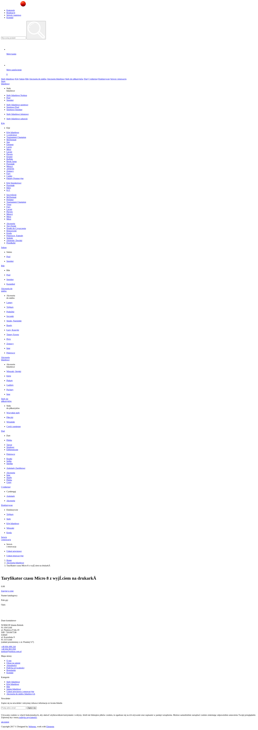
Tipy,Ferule (11, 226)
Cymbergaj (93, 79)
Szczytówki (11, 195)
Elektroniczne (12, 449)
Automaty (10, 496)
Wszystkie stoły (13, 413)
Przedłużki (10, 243)
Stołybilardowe (5, 82)
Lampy (9, 302)
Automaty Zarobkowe (15, 468)
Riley (8, 188)
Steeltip (9, 463)
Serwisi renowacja (6, 538)
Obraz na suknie (13, 663)
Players (9, 154)
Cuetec (9, 176)
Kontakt (9, 17)
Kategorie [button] (10, 10)
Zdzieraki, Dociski (14, 240)
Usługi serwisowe (14, 551)
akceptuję (5, 722)
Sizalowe (10, 447)
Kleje (8, 376)
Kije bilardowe (12, 132)
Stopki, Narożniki (14, 321)
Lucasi (9, 152)
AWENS (10, 169)
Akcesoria (10, 223)
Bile (27, 79)
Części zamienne (13, 426)
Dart (86, 79)
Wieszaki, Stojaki (13, 371)
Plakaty (9, 380)
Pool (8, 98)
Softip (9, 461)
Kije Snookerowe (13, 183)
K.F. (8, 190)
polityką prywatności (28, 717)
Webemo (32, 726)
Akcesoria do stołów (38, 79)
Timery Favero (12, 334)
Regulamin (11, 670)
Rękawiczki (11, 231)
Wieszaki (10, 528)
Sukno (22, 79)
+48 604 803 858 (8, 649)
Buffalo (9, 159)
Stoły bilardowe (8, 79)
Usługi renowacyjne (15, 556)
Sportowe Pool (12, 107)
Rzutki (9, 459)
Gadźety (10, 385)
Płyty (8, 339)
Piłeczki (9, 417)
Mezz (8, 149)
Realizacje (10, 13)
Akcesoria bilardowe (56, 79)
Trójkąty (10, 307)
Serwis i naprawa (13, 15)
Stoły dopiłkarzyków (6, 400)
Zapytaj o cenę (7, 591)
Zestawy (10, 171)
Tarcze (9, 445)
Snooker (10, 100)
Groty (8, 482)
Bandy (9, 325)
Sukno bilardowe (13, 689)
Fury (8, 173)
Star (8, 142)
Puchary (9, 390)
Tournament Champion (16, 137)
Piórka (9, 440)
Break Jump (11, 161)
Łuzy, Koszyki (12, 330)
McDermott (11, 140)
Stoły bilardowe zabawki (17, 119)
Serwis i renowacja (118, 79)
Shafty (9, 477)
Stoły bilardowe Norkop (16, 95)
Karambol (10, 284)
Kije (17, 79)
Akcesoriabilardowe (5, 358)
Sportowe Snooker (14, 109)
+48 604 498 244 (8, 646)
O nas (8, 660)
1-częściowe (11, 135)
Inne (8, 348)
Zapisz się (32, 708)
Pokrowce (10, 353)
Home (9, 560)
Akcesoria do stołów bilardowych (20, 694)
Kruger (9, 156)
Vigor (8, 204)
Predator (10, 199)
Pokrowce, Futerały (14, 236)
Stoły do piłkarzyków (74, 79)
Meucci (9, 166)
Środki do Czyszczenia (16, 228)
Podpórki (10, 312)
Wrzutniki (10, 422)
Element (9, 144)
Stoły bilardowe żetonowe (17, 114)
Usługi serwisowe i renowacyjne (20, 691)
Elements (50, 726)
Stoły (8, 519)
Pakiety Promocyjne (15, 178)
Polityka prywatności (15, 668)
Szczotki (10, 316)
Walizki (9, 238)
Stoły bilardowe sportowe (17, 105)
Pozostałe (10, 164)
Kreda (9, 233)
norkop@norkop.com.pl (11, 651)
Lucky (9, 147)
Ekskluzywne (104, 79)
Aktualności (11, 665)
